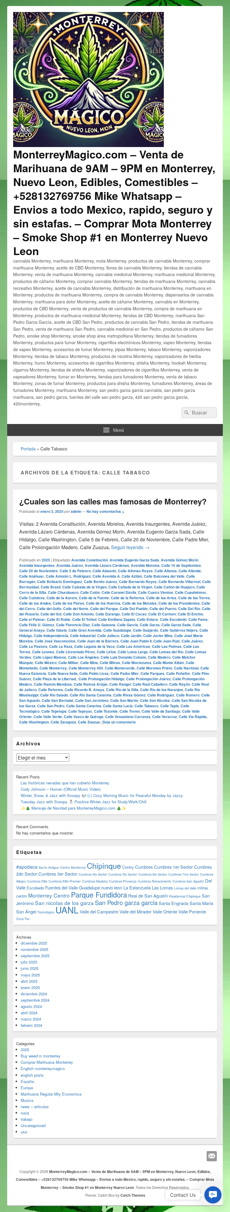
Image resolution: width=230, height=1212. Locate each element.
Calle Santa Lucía (118, 705)
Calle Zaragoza (63, 722)
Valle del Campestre (99, 911)
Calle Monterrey (53, 668)
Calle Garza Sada (176, 624)
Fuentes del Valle (61, 887)
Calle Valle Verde (48, 716)
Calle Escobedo (173, 619)
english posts (32, 1075)
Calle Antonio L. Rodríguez (68, 576)
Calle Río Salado (54, 695)
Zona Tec (23, 918)
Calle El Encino (190, 614)
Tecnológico (45, 912)
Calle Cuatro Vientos (155, 592)
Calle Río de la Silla (122, 689)
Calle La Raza (60, 646)
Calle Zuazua (89, 722)
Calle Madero (159, 657)
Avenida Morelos (145, 565)
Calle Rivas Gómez (129, 695)
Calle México (46, 662)
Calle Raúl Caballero (150, 684)
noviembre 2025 (34, 949)
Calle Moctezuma (136, 662)
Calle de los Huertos (103, 603)
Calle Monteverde (120, 668)
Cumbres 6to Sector (152, 874)
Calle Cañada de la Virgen (130, 587)
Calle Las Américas (133, 646)
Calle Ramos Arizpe (91, 684)
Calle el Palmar (32, 619)
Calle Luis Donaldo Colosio (123, 657)
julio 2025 (29, 962)
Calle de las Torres (194, 597)
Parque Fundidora (99, 894)
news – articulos (35, 1106)
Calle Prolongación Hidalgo (101, 678)
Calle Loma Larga (133, 651)
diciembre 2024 (34, 994)
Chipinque (104, 865)
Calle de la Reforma (127, 597)
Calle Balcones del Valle (164, 576)
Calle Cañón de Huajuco (174, 587)
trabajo (26, 1119)
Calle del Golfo (49, 608)
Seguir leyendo (130, 547)
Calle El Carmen (162, 614)
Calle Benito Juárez (100, 581)
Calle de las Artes (161, 597)
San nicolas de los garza (64, 903)
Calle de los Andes (35, 603)
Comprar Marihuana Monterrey (47, 1062)
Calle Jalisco (108, 635)
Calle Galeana (103, 624)
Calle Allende (189, 570)
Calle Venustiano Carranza (127, 716)
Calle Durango (108, 614)
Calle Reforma (50, 689)
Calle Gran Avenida (85, 630)
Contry (128, 867)
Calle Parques (152, 673)
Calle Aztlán (132, 576)
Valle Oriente (165, 911)
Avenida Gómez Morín (179, 560)
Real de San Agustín (148, 895)
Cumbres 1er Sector (173, 867)
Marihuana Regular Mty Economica (51, 1094)
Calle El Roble (58, 619)
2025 (46, 560)
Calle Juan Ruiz (166, 641)
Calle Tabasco (146, 705)
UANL (66, 909)
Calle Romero (187, 695)
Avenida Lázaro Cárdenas (107, 565)
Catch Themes (132, 1195)
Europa (27, 1087)
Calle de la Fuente (94, 597)
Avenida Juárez (69, 565)
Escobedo (35, 888)
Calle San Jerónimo (91, 700)
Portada (28, 449)
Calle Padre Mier (125, 673)
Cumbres (144, 867)
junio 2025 (29, 968)
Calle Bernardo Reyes (138, 581)
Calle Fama (198, 619)
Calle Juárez (192, 641)
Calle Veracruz (164, 716)
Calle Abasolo (104, 570)
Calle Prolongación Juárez (148, 678)
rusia (25, 1113)
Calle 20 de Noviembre (38, 570)
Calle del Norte (75, 608)
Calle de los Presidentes (179, 603)
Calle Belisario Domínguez (59, 581)
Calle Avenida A (106, 576)
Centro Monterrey (73, 867)
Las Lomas (162, 887)
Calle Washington (34, 722)
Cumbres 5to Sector (122, 874)
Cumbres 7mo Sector (183, 874)
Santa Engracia (173, 903)
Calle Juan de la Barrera (98, 641)
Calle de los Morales (139, 603)
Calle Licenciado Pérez (75, 651)
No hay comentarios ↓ (106, 511)
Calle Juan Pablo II (136, 641)
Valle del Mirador (135, 911)
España (27, 1081)
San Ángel (26, 911)
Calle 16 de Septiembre (181, 565)
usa (24, 1132)
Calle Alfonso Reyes (135, 570)
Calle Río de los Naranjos (161, 689)
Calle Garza (150, 624)
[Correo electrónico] (212, 1156)
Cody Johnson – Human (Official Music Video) (61, 789)
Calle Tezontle (106, 711)
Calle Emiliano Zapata (116, 619)
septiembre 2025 (35, 955)
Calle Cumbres (32, 597)
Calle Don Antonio (78, 614)
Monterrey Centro (49, 895)
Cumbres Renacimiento (154, 881)
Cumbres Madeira (95, 881)
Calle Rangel (120, 684)
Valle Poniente (192, 911)
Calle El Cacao (134, 614)
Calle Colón (90, 592)
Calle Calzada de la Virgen (84, 587)
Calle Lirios (106, 651)
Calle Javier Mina (157, 635)
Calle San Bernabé (57, 700)
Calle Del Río (189, 608)
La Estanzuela (137, 887)
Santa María (201, 903)
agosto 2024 (31, 1006)
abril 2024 (29, 1012)
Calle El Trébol (84, 619)
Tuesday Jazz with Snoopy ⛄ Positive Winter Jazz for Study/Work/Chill (83, 801)
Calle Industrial (83, 635)
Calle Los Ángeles (83, 657)
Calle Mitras (110, 662)
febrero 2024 (31, 1025)
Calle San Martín (124, 700)
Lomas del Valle (185, 888)
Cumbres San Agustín (188, 881)
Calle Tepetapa (53, 711)
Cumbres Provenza (123, 881)
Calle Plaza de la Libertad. (55, 678)
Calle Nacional (186, 668)
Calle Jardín (131, 635)
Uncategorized (33, 1125)
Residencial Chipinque (185, 896)
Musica (27, 1100)
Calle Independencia (51, 635)
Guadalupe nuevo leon (100, 887)
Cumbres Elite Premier (65, 881)
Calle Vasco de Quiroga (83, 716)
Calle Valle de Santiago (161, 711)
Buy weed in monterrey (40, 1056)
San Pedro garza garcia (126, 902)
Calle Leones (43, 651)
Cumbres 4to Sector (92, 874)
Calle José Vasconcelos (55, 641)
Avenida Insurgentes (37, 565)
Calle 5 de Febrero (75, 570)
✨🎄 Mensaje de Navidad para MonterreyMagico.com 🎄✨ (73, 808)
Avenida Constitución (89, 560)
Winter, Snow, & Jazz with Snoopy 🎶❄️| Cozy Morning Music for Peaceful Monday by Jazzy (102, 795)
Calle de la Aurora (61, 597)
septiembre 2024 (35, 1000)
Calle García (127, 624)
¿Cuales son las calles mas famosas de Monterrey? (113, 501)
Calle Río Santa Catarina (90, 695)
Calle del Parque (104, 608)
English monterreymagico (43, 1068)
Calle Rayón (179, 684)
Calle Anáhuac (31, 576)
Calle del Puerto (162, 608)
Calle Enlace (147, 619)
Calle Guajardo (145, 630)
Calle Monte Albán (168, 662)
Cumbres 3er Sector (57, 874)
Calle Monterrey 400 (86, 668)
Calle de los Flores (68, 603)
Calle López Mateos (49, 657)
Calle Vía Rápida (193, 716)
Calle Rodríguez (160, 695)
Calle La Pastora (33, 646)
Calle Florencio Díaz (73, 624)
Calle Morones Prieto (154, 668)
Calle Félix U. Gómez (36, 624)
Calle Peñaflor (178, 673)
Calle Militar (68, 662)
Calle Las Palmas (166, 646)
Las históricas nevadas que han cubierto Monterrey (65, 783)
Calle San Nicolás (155, 700)
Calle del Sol (50, 614)
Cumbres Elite (37, 881)
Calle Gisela (56, 630)
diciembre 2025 (34, 943)
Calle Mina (89, 662)
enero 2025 (30, 987)
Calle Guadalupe (117, 630)
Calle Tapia (169, 705)
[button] (213, 1195)
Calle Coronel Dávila (119, 592)
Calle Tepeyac (80, 711)
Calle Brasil (50, 587)
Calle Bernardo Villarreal (179, 581)
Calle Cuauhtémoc (190, 592)
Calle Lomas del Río (166, 651)
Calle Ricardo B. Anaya (84, 689)
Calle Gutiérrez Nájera (179, 630)
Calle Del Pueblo (134, 608)
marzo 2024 (31, 1019)
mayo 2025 (30, 975)
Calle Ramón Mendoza (53, 684)
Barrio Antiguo (49, 867)
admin (76, 511)
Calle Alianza (166, 570)
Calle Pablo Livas (94, 673)
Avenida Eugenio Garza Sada (134, 560)
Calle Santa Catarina (83, 705)
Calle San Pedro (50, 705)
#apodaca (26, 866)
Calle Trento (129, 711)
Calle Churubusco (63, 592)
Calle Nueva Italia (63, 673)
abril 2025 (29, 981)
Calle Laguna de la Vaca (94, 646)
